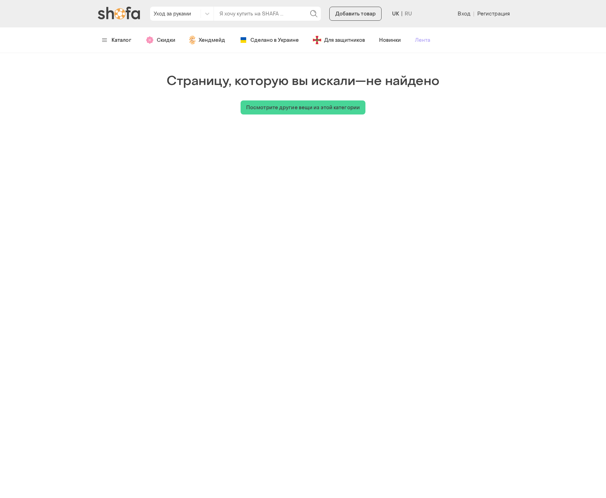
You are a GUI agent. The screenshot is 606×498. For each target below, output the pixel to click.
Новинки (390, 40)
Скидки (166, 40)
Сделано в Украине (274, 40)
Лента (422, 40)
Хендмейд (211, 40)
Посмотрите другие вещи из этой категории (303, 107)
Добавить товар (355, 14)
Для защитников (344, 40)
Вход (464, 14)
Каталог (122, 40)
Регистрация (493, 14)
